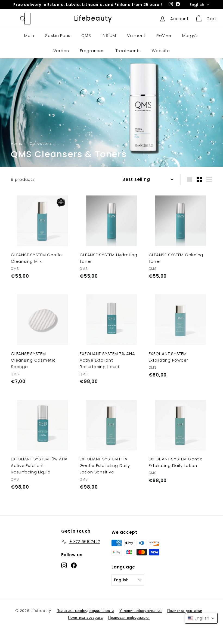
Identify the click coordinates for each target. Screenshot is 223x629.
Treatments (128, 50)
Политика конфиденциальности (85, 610)
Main (29, 35)
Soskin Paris (57, 35)
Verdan (61, 50)
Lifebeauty (93, 18)
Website (161, 50)
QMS (86, 35)
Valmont (136, 35)
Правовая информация (129, 617)
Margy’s (190, 35)
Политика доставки (184, 610)
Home (17, 143)
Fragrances (92, 50)
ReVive (163, 35)
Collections (41, 143)
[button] (201, 618)
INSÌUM (109, 35)
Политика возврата (85, 617)
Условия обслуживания (140, 610)
